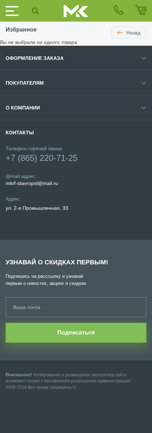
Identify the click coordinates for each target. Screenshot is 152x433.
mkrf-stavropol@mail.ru (32, 183)
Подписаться (76, 333)
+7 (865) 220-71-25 (41, 158)
